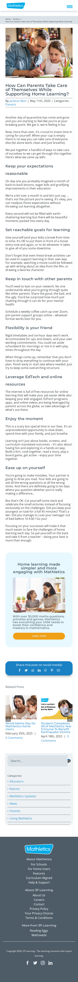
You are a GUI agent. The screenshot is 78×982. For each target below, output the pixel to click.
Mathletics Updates (23, 796)
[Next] (70, 719)
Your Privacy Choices (39, 913)
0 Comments (14, 738)
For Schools (39, 864)
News (13, 803)
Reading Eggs (39, 930)
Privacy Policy (39, 909)
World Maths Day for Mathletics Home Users (20, 726)
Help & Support (39, 882)
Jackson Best (17, 101)
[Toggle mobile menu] (70, 6)
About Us (39, 895)
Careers (39, 900)
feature (15, 789)
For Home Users (39, 869)
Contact (39, 904)
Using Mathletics (21, 818)
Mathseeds (39, 935)
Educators (17, 781)
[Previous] (8, 719)
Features (39, 873)
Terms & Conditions (39, 918)
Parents (10, 104)
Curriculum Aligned (39, 878)
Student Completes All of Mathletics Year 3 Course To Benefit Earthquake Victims (56, 728)
